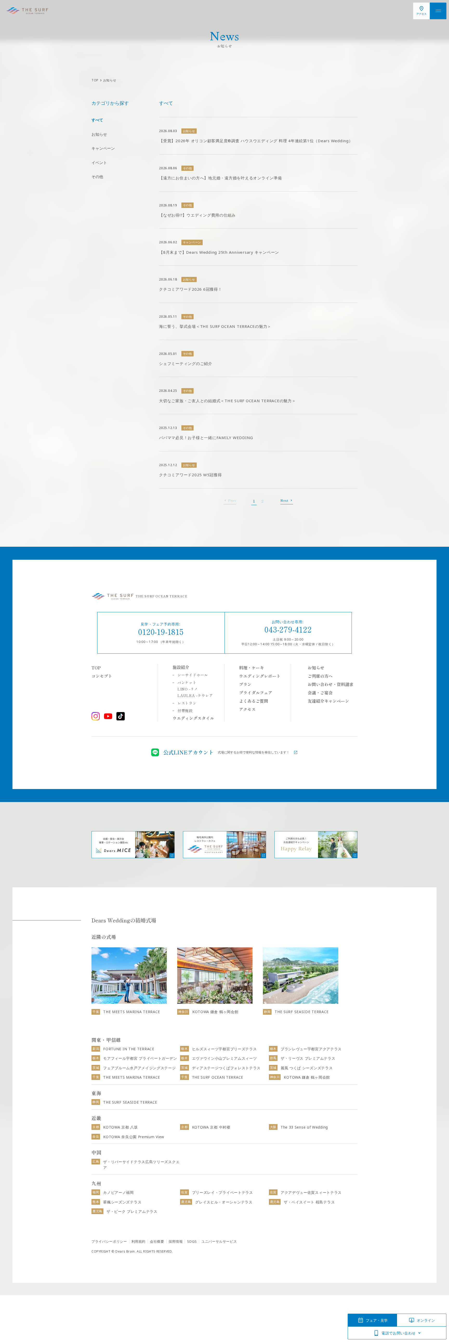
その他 (97, 176)
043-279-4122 (288, 629)
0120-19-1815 (161, 631)
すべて (97, 119)
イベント (99, 162)
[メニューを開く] (438, 11)
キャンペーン (103, 148)
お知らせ (99, 134)
